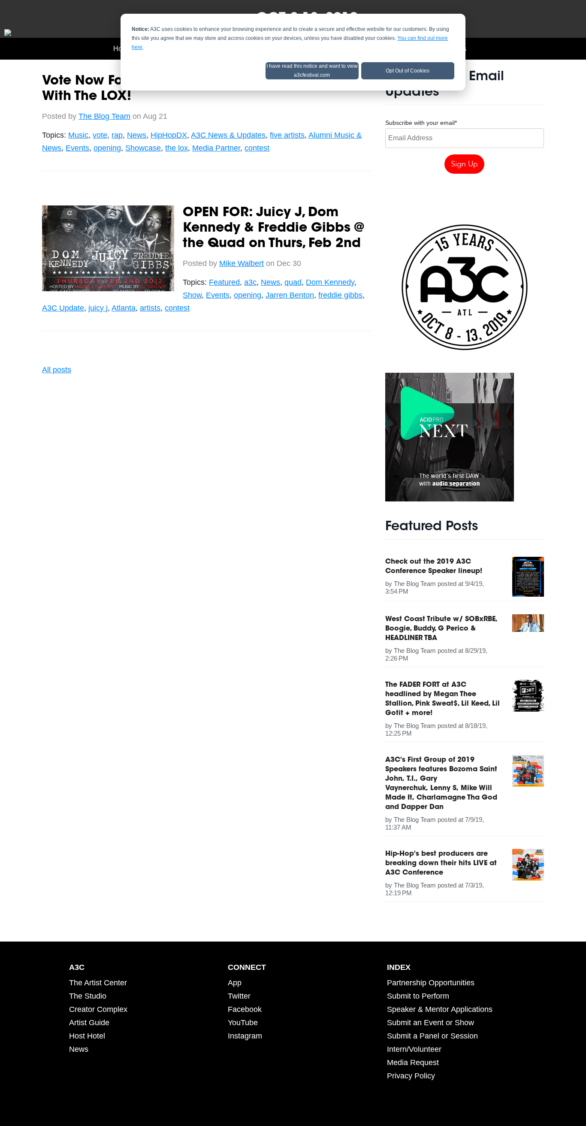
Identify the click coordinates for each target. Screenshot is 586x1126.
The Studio (87, 996)
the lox (176, 148)
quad (293, 282)
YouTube (243, 1022)
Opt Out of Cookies (407, 71)
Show (192, 295)
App (235, 982)
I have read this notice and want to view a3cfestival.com (312, 70)
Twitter (239, 996)
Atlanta (124, 308)
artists (150, 308)
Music (78, 135)
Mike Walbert (241, 263)
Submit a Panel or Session (432, 1036)
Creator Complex (98, 1009)
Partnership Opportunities (430, 982)
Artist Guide (89, 1022)
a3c (250, 282)
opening (107, 148)
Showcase (143, 148)
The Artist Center (98, 982)
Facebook (245, 1009)
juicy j (98, 308)
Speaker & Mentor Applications (439, 1009)
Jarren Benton (290, 295)
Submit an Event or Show (430, 1022)
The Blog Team (104, 116)
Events (77, 148)
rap (117, 135)
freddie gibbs (340, 295)
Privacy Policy (411, 1076)
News (136, 135)
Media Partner (216, 148)
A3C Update (63, 308)
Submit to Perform (418, 996)
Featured (224, 282)
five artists (287, 135)
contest (257, 148)
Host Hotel (87, 1036)
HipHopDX (169, 135)
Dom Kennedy (330, 282)
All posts (56, 369)
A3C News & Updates (228, 135)
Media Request (413, 1062)
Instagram (245, 1036)
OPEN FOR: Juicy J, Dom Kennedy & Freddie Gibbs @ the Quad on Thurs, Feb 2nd (273, 229)
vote (100, 135)
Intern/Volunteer (414, 1049)
